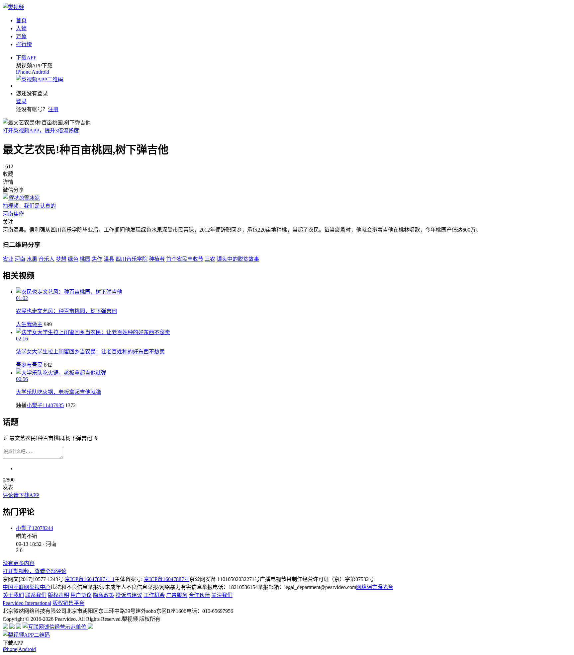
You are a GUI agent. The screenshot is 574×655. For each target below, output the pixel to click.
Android (40, 72)
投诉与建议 (129, 595)
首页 (21, 20)
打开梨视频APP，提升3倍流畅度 (41, 130)
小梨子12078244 (34, 528)
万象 (21, 36)
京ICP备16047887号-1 (90, 579)
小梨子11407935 (45, 405)
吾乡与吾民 (29, 365)
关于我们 (13, 595)
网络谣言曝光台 (374, 587)
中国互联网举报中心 (26, 587)
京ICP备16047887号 (166, 579)
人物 (21, 28)
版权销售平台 (68, 603)
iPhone (23, 72)
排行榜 (24, 44)
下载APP (26, 57)
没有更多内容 (19, 563)
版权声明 (58, 595)
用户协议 (81, 595)
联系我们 (36, 595)
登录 (21, 101)
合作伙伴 (199, 595)
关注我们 (222, 595)
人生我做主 (29, 324)
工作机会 (154, 595)
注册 (53, 109)
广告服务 (176, 595)
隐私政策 (103, 595)
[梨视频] (13, 7)
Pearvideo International (27, 603)
